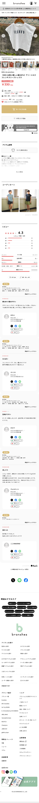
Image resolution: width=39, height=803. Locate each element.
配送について (23, 705)
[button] (3, 36)
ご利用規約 (23, 748)
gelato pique (5, 732)
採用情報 (22, 745)
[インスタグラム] (3, 772)
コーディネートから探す (26, 677)
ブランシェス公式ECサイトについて (28, 697)
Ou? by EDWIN (6, 707)
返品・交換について (25, 709)
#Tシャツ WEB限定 (29, 611)
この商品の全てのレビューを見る (19, 569)
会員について (23, 716)
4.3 (20, 232)
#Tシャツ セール (9, 611)
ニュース (4, 746)
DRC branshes (8, 72)
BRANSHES (19, 791)
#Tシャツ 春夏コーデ (27, 615)
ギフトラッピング (24, 723)
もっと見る (19, 172)
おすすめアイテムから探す (9, 659)
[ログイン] (31, 3)
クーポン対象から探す (26, 662)
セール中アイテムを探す (8, 662)
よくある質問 (23, 727)
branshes (4, 700)
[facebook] (15, 772)
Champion (5, 725)
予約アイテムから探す (26, 666)
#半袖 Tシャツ (12, 603)
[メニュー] (4, 3)
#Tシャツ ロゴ (19, 611)
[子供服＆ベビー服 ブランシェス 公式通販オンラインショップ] (19, 3)
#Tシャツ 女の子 (21, 607)
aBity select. (5, 714)
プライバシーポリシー (26, 756)
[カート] (35, 3)
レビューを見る (19, 99)
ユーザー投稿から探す (8, 680)
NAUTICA (4, 721)
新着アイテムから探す (8, 666)
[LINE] (11, 772)
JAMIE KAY (4, 729)
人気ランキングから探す (8, 671)
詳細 (25, 92)
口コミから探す (24, 680)
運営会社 (22, 741)
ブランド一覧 (5, 696)
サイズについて (24, 713)
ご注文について (24, 702)
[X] (7, 772)
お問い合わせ (23, 731)
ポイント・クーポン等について (28, 720)
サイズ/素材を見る (22, 150)
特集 (3, 743)
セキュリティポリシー (25, 752)
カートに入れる (21, 109)
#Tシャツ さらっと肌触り (24, 603)
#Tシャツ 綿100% (32, 607)
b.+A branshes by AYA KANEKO (10, 711)
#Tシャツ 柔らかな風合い (9, 607)
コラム (3, 750)
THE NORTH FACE (6, 718)
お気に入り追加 (20, 118)
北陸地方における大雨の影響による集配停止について (20, 8)
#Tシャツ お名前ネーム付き (13, 615)
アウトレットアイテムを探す (28, 659)
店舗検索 (4, 761)
